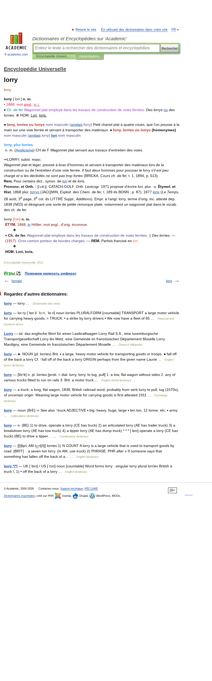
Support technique (71, 488)
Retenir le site (86, 30)
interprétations (89, 56)
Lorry (8, 333)
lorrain (17, 281)
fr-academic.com (16, 54)
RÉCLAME (91, 488)
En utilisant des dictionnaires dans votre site (134, 30)
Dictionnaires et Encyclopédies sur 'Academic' (79, 38)
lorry (8, 303)
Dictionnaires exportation (19, 495)
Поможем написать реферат (51, 273)
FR (173, 30)
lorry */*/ (11, 466)
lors (169, 281)
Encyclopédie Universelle (53, 56)
